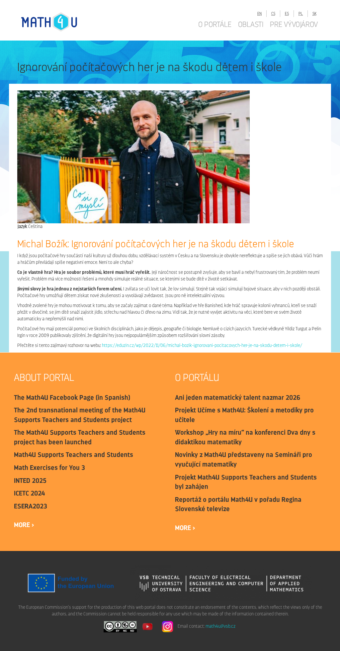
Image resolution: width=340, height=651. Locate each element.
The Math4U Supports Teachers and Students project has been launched (79, 437)
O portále (214, 24)
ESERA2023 (30, 506)
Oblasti (250, 24)
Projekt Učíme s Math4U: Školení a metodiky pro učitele (244, 415)
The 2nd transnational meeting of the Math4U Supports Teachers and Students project (79, 415)
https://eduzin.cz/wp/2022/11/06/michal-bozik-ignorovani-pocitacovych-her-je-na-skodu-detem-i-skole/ (202, 345)
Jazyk (22, 226)
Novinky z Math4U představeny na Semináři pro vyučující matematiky (243, 459)
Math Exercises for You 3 (49, 468)
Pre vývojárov (294, 24)
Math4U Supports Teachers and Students (73, 455)
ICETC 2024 (29, 493)
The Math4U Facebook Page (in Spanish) (72, 397)
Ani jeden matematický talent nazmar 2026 (237, 397)
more (23, 525)
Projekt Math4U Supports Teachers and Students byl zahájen (246, 482)
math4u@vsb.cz (220, 626)
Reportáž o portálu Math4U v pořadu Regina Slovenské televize (238, 504)
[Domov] (55, 22)
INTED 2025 (30, 481)
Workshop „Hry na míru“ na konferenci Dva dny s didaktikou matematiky (245, 437)
